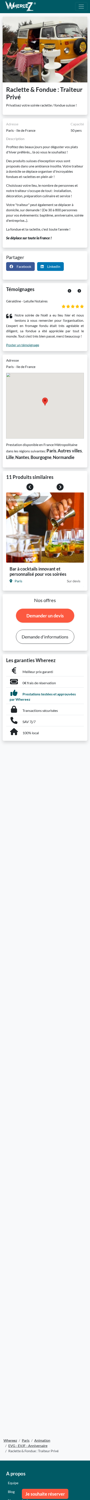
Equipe (13, 1483)
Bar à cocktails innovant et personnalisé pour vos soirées (38, 571)
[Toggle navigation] (81, 6)
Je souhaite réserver (45, 1493)
